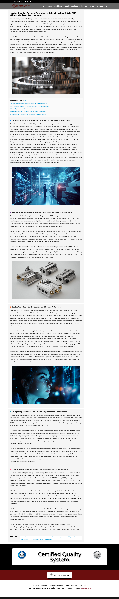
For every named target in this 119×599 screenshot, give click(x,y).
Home (44, 6)
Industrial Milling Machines (69, 537)
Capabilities (58, 6)
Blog (84, 586)
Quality (67, 6)
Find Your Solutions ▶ (61, 575)
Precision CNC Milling (55, 537)
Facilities (74, 6)
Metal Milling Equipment (41, 537)
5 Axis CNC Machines (26, 539)
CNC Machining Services (26, 537)
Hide (25, 100)
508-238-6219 (17, 1)
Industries (83, 6)
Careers (92, 6)
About (50, 6)
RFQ (105, 6)
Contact (100, 6)
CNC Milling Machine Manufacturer (43, 539)
